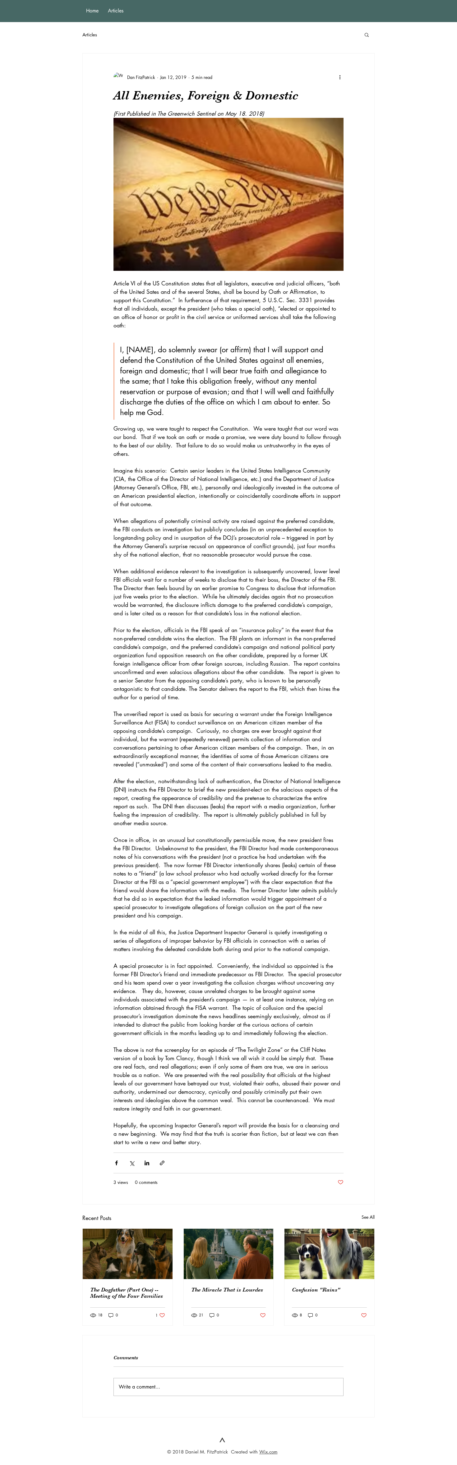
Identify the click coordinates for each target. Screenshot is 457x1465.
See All (368, 1217)
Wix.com (268, 1452)
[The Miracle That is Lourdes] (229, 1254)
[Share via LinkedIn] (147, 1163)
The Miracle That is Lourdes (227, 1290)
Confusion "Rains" (316, 1290)
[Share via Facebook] (116, 1163)
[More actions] (340, 77)
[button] (367, 34)
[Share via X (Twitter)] (132, 1163)
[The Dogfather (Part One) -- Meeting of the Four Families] (128, 1254)
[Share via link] (162, 1163)
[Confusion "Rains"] (329, 1254)
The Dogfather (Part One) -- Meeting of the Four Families (126, 1293)
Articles (89, 35)
